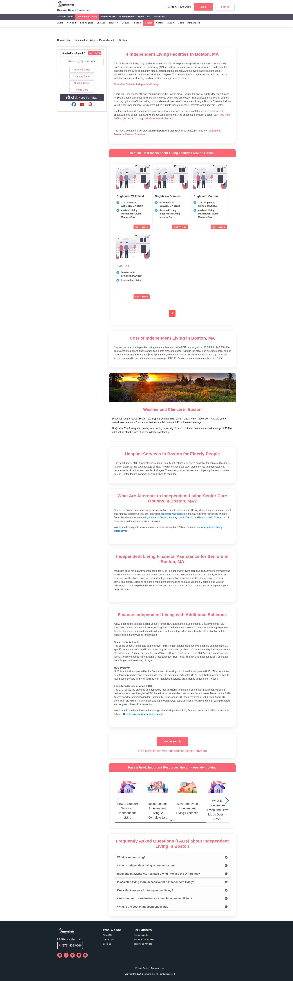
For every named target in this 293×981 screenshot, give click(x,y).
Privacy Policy (142, 968)
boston (149, 23)
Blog (203, 6)
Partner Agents (141, 935)
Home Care (144, 16)
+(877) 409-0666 (180, 6)
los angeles (86, 23)
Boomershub (64, 40)
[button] (132, 186)
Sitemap (107, 944)
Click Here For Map (83, 97)
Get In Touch (172, 741)
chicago (101, 23)
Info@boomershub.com (69, 939)
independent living (85, 40)
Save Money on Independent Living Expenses (187, 808)
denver (125, 23)
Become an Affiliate (143, 944)
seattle (159, 23)
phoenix (137, 23)
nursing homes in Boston (153, 517)
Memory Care (108, 16)
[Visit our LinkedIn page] (85, 955)
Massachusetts (107, 40)
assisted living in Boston (174, 514)
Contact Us (108, 939)
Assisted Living (65, 16)
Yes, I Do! (93, 53)
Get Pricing (141, 227)
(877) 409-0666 (72, 945)
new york (71, 23)
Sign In (225, 6)
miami (181, 23)
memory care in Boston (180, 517)
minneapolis (193, 23)
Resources (159, 16)
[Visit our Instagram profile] (66, 955)
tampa (170, 23)
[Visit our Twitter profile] (72, 955)
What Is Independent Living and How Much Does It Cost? (217, 810)
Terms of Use (157, 968)
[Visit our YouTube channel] (59, 955)
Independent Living (87, 16)
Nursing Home (126, 16)
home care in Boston (210, 517)
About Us (107, 935)
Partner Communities (144, 939)
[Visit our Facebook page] (78, 955)
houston (113, 23)
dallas (60, 23)
